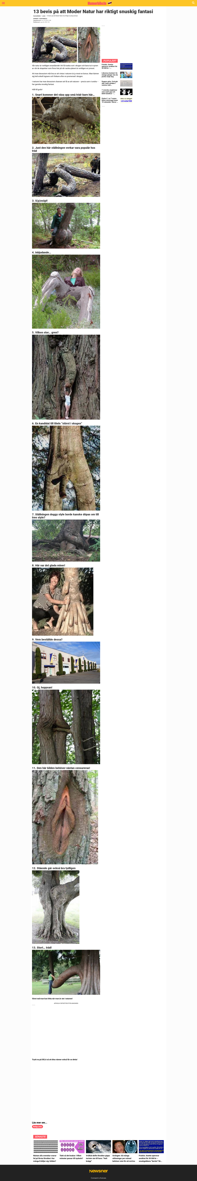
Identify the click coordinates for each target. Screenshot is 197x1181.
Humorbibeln (37, 16)
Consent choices (98, 1178)
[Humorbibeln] (97, 3)
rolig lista (37, 1126)
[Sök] (193, 3)
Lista (43, 16)
